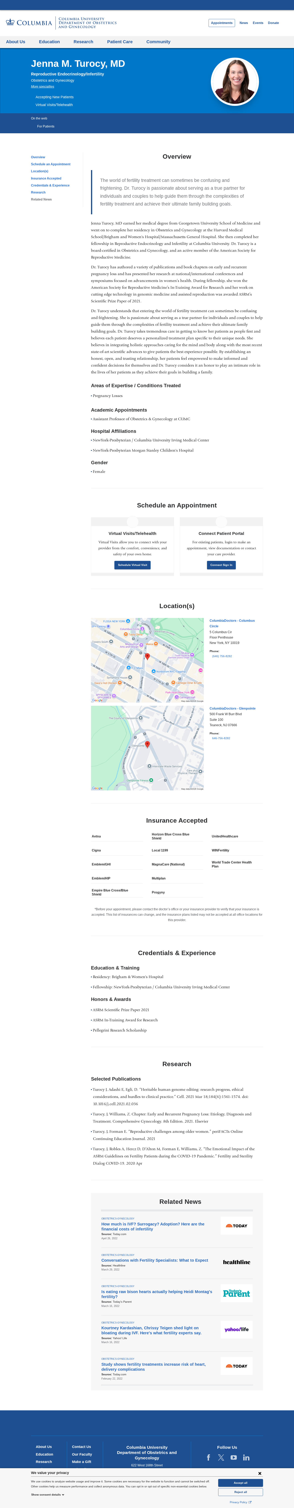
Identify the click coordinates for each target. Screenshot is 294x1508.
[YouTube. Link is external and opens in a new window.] (233, 1457)
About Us (44, 1447)
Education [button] (49, 41)
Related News (41, 199)
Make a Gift (81, 1462)
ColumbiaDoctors (204, 1423)
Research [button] (83, 41)
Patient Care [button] (120, 41)
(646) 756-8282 (222, 656)
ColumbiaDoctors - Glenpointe (233, 708)
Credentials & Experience (50, 185)
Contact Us (81, 1447)
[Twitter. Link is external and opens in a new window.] (221, 1457)
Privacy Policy (239, 1502)
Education (44, 1454)
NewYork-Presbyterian (147, 1424)
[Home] (61, 23)
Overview (38, 157)
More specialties (42, 86)
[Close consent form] (260, 1473)
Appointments (222, 23)
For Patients (45, 126)
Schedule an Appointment (50, 164)
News (244, 23)
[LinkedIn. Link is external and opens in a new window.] (246, 1457)
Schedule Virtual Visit (132, 565)
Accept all (240, 1482)
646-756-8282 (221, 738)
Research (38, 192)
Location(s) (39, 171)
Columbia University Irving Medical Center (147, 5)
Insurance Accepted (46, 178)
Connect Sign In (221, 565)
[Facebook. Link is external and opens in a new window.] (208, 1457)
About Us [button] (15, 41)
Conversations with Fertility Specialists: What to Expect (156, 1260)
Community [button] (158, 41)
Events (258, 23)
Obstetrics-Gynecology (117, 1218)
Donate (273, 23)
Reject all (240, 1492)
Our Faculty (82, 1454)
